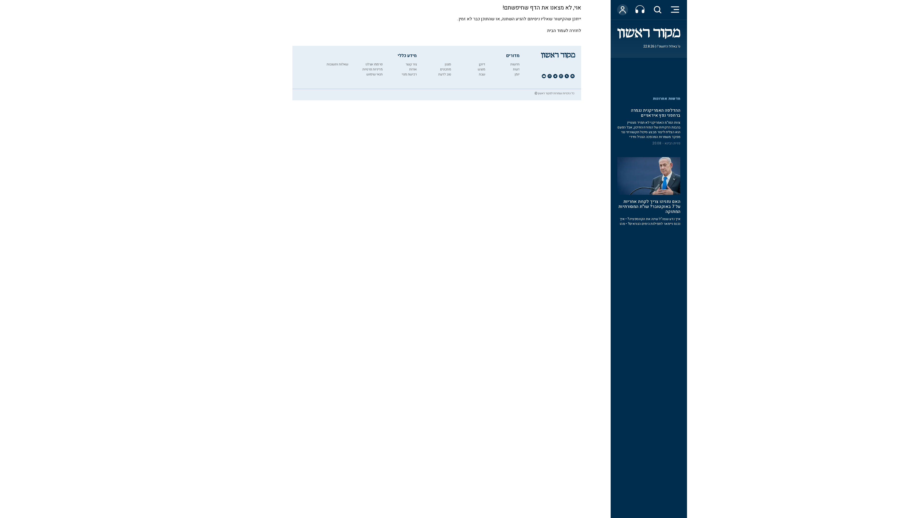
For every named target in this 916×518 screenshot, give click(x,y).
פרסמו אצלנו (374, 64)
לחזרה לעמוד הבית (564, 30)
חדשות (515, 64)
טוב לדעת (444, 74)
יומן (517, 74)
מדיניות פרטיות (372, 69)
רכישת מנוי (409, 74)
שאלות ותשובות (337, 64)
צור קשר (411, 64)
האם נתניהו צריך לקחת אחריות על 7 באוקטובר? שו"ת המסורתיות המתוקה (649, 207)
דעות (516, 69)
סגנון (448, 64)
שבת (482, 74)
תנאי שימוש (374, 74)
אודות (413, 69)
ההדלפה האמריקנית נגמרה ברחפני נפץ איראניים (655, 113)
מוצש (481, 69)
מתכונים (445, 69)
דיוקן (482, 64)
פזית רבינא (672, 143)
